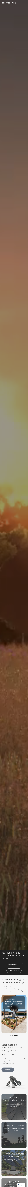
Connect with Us (13, 970)
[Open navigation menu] (24, 2)
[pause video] (24, 946)
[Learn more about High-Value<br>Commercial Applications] (14, 1105)
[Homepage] (9, 3)
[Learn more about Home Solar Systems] (14, 1133)
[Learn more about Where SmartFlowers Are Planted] (14, 1161)
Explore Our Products (13, 964)
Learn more (7, 1068)
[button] (12, 1035)
